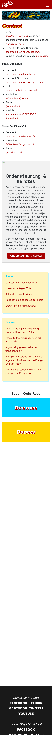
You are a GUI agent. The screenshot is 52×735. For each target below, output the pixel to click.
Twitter (36, 708)
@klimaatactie (13, 106)
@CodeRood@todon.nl (18, 98)
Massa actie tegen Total (18, 288)
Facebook (18, 703)
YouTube (26, 713)
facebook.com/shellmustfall (21, 136)
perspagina (42, 56)
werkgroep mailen (15, 44)
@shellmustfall (14, 152)
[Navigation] (47, 5)
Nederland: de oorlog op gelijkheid (24, 299)
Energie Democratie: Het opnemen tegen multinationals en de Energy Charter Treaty (24, 360)
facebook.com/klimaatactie (20, 74)
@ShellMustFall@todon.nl (20, 144)
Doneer (26, 432)
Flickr (36, 703)
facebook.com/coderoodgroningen (25, 82)
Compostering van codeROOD (21, 282)
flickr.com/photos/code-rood (21, 90)
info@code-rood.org (17, 36)
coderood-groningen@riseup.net (23, 51)
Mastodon (17, 708)
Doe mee (26, 407)
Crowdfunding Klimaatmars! (20, 305)
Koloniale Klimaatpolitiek (18, 294)
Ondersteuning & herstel (26, 255)
